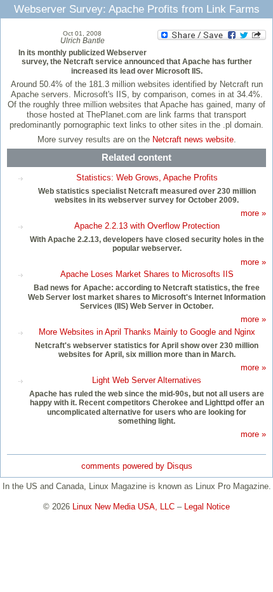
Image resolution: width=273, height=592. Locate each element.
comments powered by (136, 466)
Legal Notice (207, 506)
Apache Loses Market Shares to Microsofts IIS (147, 274)
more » (253, 213)
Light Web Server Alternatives (146, 380)
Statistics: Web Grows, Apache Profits (147, 177)
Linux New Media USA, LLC (123, 506)
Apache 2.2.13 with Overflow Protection (147, 226)
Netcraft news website (193, 139)
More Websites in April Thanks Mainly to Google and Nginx (147, 332)
